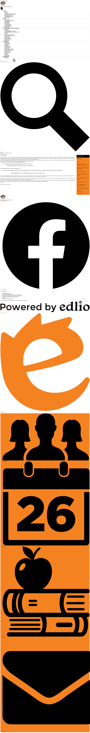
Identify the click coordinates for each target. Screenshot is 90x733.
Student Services (7, 39)
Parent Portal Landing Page (9, 34)
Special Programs (7, 51)
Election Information (8, 25)
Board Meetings (7, 21)
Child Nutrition (7, 44)
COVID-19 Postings (8, 24)
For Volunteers (7, 30)
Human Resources (8, 47)
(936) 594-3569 (18, 300)
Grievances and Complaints (7, 293)
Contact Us (6, 12)
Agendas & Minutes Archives (9, 20)
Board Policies (7, 23)
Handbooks (6, 32)
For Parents (6, 29)
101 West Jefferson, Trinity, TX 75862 (6, 300)
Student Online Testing (8, 38)
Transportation (7, 55)
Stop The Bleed (7, 37)
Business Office (7, 43)
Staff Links (6, 57)
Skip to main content (3, 0)
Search (1, 61)
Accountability (7, 42)
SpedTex (3, 297)
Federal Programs (7, 46)
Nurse (6, 33)
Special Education (8, 50)
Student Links (7, 40)
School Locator (7, 36)
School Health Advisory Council (10, 35)
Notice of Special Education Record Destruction (10, 296)
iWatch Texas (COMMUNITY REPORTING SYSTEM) (11, 294)
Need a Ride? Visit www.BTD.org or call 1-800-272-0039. (12, 295)
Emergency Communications (9, 14)
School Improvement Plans (9, 49)
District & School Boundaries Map (10, 13)
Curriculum (6, 45)
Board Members (7, 22)
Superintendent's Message (9, 16)
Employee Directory (8, 15)
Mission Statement (8, 26)
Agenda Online (7, 19)
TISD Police (7, 54)
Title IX (6, 53)
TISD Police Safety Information (7, 298)
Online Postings (7, 27)
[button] (4, 10)
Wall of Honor (7, 17)
